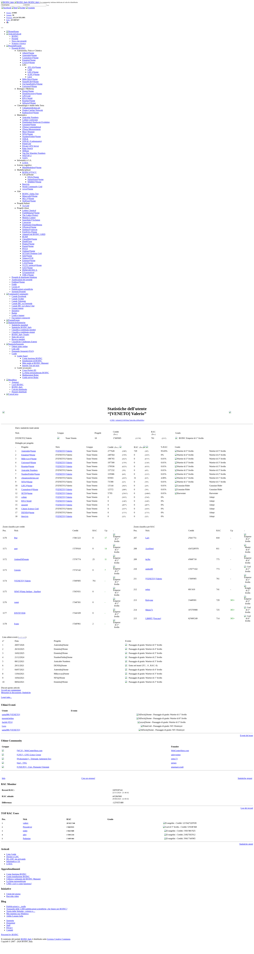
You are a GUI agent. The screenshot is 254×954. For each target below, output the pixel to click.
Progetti (15, 39)
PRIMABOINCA (29, 270)
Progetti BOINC (18, 48)
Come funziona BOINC (32, 358)
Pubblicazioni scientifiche (22, 289)
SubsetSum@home (36, 179)
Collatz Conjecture (30, 120)
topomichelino (8, 718)
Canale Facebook (19, 296)
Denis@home (28, 91)
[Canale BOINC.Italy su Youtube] (14, 8)
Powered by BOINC (9, 934)
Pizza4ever (27, 827)
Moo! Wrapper (28, 132)
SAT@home (27, 268)
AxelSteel (149, 548)
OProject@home (29, 227)
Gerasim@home (29, 124)
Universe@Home (29, 86)
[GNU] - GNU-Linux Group (29, 755)
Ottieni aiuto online (20, 346)
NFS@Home (26, 482)
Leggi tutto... (6, 697)
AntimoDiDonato (21, 559)
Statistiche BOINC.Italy (22, 327)
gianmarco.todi (177, 767)
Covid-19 (16, 287)
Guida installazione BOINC (18, 876)
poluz (147, 589)
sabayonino (176, 755)
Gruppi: (9, 15)
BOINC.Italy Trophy (20, 334)
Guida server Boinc (30, 377)
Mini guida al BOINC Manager (35, 363)
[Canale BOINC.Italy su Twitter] (21, 8)
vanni (16, 602)
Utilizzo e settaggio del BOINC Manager (23, 879)
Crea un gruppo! (88, 778)
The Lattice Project (30, 215)
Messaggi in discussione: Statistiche (16, 692)
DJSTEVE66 (19, 613)
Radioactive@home (30, 112)
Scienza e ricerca (19, 43)
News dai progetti (19, 41)
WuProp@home (29, 201)
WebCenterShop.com (180, 750)
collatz (24, 497)
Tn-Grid (25, 206)
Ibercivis (25, 184)
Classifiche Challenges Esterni (24, 342)
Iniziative (15, 311)
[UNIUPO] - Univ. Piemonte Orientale (33, 767)
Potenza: (9, 18)
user (16, 548)
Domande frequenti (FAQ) (23, 351)
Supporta (10, 920)
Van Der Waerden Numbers (33, 153)
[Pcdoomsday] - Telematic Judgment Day (34, 759)
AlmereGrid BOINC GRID (33, 234)
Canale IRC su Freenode (22, 303)
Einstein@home (29, 60)
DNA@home (33, 177)
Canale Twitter (18, 299)
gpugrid (24, 505)
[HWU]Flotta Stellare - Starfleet (27, 591)
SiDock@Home (29, 103)
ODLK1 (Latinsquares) (32, 141)
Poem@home (28, 246)
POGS (25, 248)
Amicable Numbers (30, 117)
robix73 (174, 759)
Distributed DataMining (32, 225)
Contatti (9, 930)
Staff (8, 925)
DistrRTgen (27, 241)
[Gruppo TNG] (3, 763)
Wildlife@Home (34, 182)
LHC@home (33, 72)
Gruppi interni (17, 308)
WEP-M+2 (26, 155)
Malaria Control (28, 217)
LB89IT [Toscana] (153, 618)
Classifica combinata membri (24, 330)
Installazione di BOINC (32, 361)
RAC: (8, 20)
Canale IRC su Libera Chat (23, 306)
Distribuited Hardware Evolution (36, 122)
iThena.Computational (31, 127)
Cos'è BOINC (18, 384)
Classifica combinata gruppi (23, 332)
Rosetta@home (28, 101)
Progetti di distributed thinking (24, 277)
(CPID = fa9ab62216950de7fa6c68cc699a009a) (127, 420)
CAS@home (27, 263)
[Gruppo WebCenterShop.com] (3, 751)
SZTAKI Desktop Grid (32, 253)
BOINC (15, 36)
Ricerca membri (18, 339)
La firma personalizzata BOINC (35, 373)
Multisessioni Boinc (30, 375)
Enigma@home (28, 260)
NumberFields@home (31, 136)
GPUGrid (26, 96)
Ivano (16, 624)
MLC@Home (28, 198)
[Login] (48, 5)
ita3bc (147, 559)
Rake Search (27, 148)
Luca (4, 726)
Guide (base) (22, 356)
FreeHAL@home (29, 232)
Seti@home (27, 256)
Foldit (14, 284)
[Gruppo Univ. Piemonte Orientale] (3, 767)
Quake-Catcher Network (32, 110)
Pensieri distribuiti (19, 392)
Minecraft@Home (29, 196)
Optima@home (28, 251)
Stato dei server (18, 337)
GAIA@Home (28, 62)
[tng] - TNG (22, 763)
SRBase (25, 151)
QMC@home (28, 275)
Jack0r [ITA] (7, 722)
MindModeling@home (31, 167)
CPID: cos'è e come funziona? (19, 884)
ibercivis (24, 516)
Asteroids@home (29, 55)
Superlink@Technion (31, 220)
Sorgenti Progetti (19, 291)
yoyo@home (27, 189)
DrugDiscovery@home (32, 93)
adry (25, 835)
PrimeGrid (26, 143)
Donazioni (10, 923)
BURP (25, 237)
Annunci (15, 382)
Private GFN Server (30, 146)
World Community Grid (32, 186)
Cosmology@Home (29, 489)
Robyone (149, 600)
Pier (15, 538)
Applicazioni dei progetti (22, 279)
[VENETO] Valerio (64, 451)
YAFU (25, 158)
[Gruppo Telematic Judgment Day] (3, 759)
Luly (147, 538)
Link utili (15, 349)
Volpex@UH (27, 258)
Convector (26, 222)
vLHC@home (34, 74)
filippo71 (149, 610)
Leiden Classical (29, 210)
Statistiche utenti (246, 844)
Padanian (27, 838)
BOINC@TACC (29, 172)
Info (3, 778)
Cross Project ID (29, 370)
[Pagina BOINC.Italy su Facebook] (6, 8)
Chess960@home (29, 239)
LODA (25, 163)
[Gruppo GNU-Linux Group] (3, 755)
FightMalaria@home (31, 213)
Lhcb (30, 77)
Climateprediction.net (31, 108)
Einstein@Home (28, 455)
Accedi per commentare (11, 690)
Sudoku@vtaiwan (29, 229)
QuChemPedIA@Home (32, 84)
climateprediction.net (30, 478)
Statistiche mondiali (20, 325)
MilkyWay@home (30, 79)
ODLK (25, 139)
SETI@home (26, 493)
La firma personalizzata (16, 881)
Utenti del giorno (13, 894)
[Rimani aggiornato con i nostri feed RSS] (30, 8)
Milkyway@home (29, 459)
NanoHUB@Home (30, 81)
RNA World (27, 98)
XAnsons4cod (28, 272)
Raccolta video (12, 896)
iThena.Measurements (31, 129)
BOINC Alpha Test (30, 194)
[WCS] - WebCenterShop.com (29, 750)
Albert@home (28, 53)
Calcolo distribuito (19, 389)
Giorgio (17, 570)
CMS (30, 70)
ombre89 (149, 569)
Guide (14, 353)
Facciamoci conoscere (21, 318)
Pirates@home (28, 244)
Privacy (9, 928)
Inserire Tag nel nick (30, 365)
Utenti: (8, 13)
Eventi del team (246, 735)
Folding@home (18, 282)
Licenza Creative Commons (58, 939)
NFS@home (27, 134)
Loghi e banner (18, 315)
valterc (25, 823)
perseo (173, 763)
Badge (14, 313)
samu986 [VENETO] (11, 714)
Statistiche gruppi (245, 778)
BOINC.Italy (17, 387)
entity (25, 831)
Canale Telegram (19, 301)
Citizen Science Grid (30, 509)
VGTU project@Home (32, 265)
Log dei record (247, 808)
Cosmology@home (30, 58)
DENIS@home (27, 512)
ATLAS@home (34, 67)
